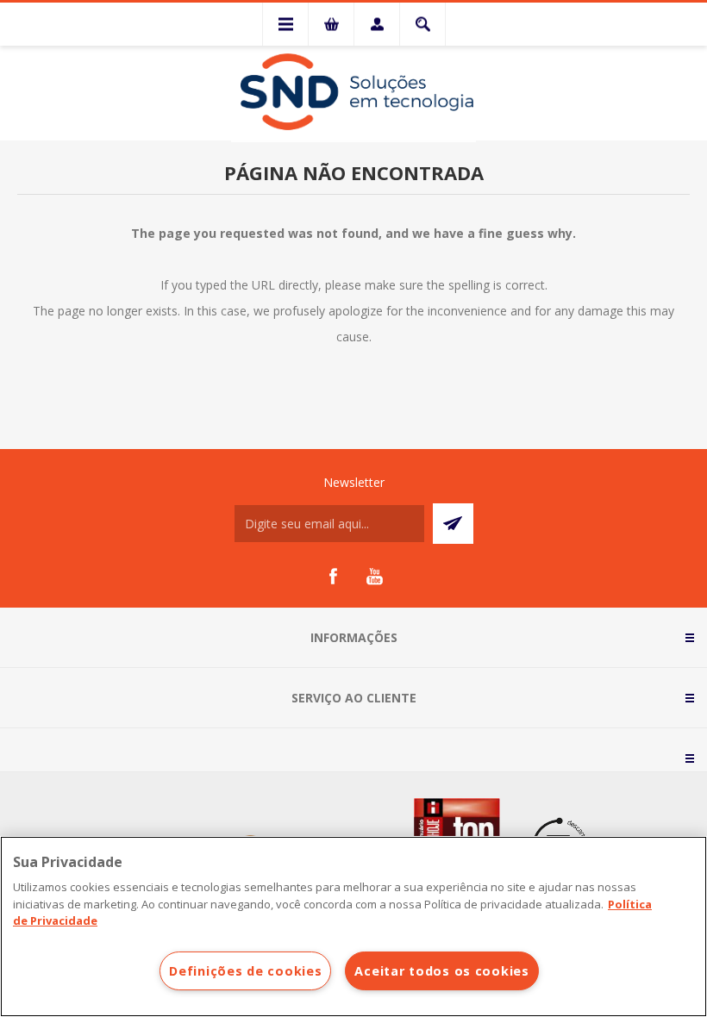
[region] (353, 926)
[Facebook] (333, 576)
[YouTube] (374, 576)
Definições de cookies (245, 971)
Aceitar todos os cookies (441, 971)
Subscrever (453, 523)
